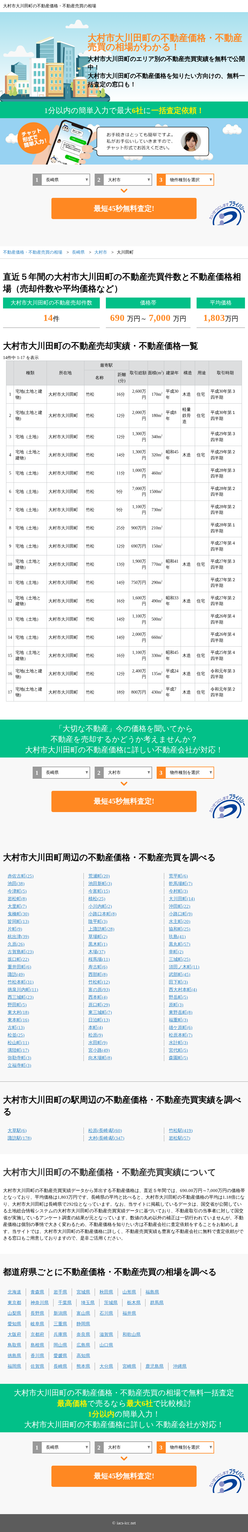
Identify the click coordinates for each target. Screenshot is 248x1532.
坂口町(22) (18, 959)
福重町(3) (178, 1019)
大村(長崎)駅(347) (106, 1138)
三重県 (60, 1323)
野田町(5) (17, 1004)
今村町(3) (178, 891)
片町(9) (15, 929)
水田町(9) (97, 1042)
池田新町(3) (100, 883)
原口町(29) (99, 1004)
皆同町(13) (18, 921)
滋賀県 (106, 1334)
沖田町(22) (179, 906)
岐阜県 (37, 1323)
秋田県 (106, 1292)
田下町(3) (178, 982)
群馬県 (157, 1302)
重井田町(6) (19, 966)
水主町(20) (179, 921)
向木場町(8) (100, 1057)
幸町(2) (176, 951)
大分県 (106, 1366)
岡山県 (60, 1345)
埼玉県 (88, 1302)
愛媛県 (60, 1355)
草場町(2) (97, 936)
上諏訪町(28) (101, 929)
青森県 (37, 1292)
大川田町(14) (182, 898)
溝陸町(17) (18, 1050)
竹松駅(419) (181, 1130)
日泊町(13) (99, 1019)
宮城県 (83, 1292)
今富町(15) (99, 891)
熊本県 (83, 1366)
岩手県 (60, 1292)
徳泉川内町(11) (23, 989)
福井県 (129, 1313)
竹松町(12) (99, 982)
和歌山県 (131, 1334)
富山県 (83, 1313)
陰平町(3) (97, 921)
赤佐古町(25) (21, 876)
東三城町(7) (100, 1012)
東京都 (14, 1302)
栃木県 (134, 1302)
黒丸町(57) (179, 944)
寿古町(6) (97, 966)
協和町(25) (179, 929)
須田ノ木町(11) (184, 966)
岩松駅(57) (179, 1138)
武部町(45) (179, 974)
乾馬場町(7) (180, 883)
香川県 (37, 1355)
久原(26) (16, 944)
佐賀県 (37, 1366)
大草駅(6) (17, 1130)
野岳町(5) (178, 997)
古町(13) (16, 1027)
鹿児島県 (154, 1366)
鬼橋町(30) (18, 913)
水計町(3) (178, 1042)
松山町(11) (18, 1042)
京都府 (37, 1334)
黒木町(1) (97, 944)
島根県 (37, 1345)
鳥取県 (14, 1345)
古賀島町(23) (21, 951)
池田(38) (16, 883)
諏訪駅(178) (19, 1138)
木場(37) (96, 951)
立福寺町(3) (19, 1065)
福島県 (152, 1292)
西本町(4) (97, 997)
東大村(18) (18, 1012)
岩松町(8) (17, 898)
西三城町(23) (21, 997)
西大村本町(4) (183, 989)
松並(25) (16, 1035)
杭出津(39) (18, 936)
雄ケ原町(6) (180, 1027)
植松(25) (96, 898)
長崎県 (60, 1366)
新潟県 (60, 1313)
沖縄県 (180, 1366)
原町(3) (176, 1004)
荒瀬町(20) (99, 876)
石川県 (106, 1313)
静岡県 (83, 1323)
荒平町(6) (178, 876)
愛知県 (14, 1323)
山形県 (129, 1292)
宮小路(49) (99, 1050)
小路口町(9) (180, 913)
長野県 (37, 1313)
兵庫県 (60, 1334)
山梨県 (14, 1313)
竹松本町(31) (21, 982)
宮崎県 (129, 1366)
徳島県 (14, 1355)
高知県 (83, 1355)
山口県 (106, 1345)
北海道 (14, 1292)
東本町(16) (18, 1019)
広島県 (83, 1345)
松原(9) (95, 1035)
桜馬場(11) (99, 959)
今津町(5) (17, 891)
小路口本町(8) (102, 913)
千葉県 (65, 1302)
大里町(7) (17, 906)
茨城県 (111, 1302)
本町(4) (95, 1027)
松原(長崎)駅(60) (105, 1130)
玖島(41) (177, 936)
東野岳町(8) (180, 1012)
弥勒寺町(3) (19, 1057)
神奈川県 (40, 1302)
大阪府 (14, 1334)
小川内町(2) (100, 906)
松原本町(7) (180, 1035)
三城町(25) (179, 959)
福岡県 (14, 1366)
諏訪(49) (16, 974)
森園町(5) (178, 1057)
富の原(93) (99, 989)
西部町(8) (97, 974)
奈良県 (83, 1334)
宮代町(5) (178, 1050)
